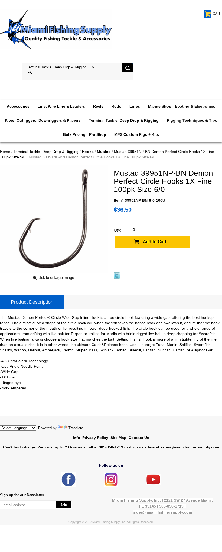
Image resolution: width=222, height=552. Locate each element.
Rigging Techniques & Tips (192, 120)
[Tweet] (117, 277)
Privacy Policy (95, 437)
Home (5, 151)
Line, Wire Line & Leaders (61, 106)
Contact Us (139, 437)
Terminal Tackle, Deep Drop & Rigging (124, 120)
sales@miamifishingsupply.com (189, 447)
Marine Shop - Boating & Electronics (181, 106)
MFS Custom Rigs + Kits (136, 134)
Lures (134, 106)
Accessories (18, 106)
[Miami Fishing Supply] (68, 486)
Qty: (117, 230)
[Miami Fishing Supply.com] (153, 484)
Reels (98, 106)
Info (76, 437)
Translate (75, 428)
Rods (116, 106)
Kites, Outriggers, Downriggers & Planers (43, 120)
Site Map (118, 437)
